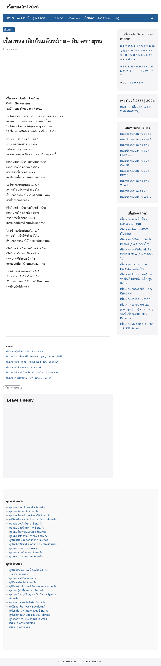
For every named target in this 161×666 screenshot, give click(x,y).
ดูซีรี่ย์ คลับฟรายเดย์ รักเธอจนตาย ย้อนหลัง (32, 586)
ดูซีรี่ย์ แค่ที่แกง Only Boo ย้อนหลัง (28, 606)
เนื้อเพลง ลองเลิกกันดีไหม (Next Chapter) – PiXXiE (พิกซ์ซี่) (34, 356)
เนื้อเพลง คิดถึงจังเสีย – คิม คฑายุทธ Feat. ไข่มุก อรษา (32, 362)
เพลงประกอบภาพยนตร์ (22, 623)
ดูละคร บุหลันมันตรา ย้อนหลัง (25, 523)
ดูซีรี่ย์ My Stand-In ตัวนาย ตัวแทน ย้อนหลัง (33, 544)
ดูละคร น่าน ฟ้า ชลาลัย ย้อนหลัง (27, 507)
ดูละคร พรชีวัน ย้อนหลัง (22, 578)
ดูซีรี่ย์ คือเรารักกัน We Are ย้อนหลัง (28, 610)
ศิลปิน (10, 18)
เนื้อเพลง (89, 18)
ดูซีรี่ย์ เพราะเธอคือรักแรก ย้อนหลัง (28, 539)
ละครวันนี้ (23, 18)
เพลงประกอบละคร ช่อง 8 (135, 145)
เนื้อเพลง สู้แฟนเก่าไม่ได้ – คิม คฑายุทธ (25, 351)
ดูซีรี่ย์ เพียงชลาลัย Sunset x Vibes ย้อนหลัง (33, 519)
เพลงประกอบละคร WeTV (136, 196)
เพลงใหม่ (74, 18)
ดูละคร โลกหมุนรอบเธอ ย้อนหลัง (27, 531)
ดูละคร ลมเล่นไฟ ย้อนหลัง (23, 548)
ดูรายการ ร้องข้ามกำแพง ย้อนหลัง (28, 618)
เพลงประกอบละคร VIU (134, 191)
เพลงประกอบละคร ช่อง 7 (135, 139)
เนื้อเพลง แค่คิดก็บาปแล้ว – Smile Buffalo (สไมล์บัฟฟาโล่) (136, 254)
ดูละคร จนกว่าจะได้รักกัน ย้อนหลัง (28, 535)
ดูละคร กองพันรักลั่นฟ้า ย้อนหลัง (27, 602)
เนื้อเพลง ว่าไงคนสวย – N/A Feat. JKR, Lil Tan (28, 378)
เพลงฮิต (58, 18)
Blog (116, 18)
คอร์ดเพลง (103, 18)
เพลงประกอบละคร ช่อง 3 (135, 133)
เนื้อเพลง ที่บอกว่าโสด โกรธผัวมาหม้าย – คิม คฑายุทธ (32, 372)
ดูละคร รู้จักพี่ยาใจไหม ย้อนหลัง (26, 590)
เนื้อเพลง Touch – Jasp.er (135, 299)
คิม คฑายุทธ (12, 387)
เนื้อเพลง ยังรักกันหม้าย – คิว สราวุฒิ (23, 367)
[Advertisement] (58, 74)
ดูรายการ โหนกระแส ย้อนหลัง (26, 556)
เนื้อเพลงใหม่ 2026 (23, 7)
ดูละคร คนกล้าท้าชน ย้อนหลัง (25, 552)
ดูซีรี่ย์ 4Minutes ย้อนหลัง (22, 582)
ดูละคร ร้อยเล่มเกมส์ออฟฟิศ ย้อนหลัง (29, 515)
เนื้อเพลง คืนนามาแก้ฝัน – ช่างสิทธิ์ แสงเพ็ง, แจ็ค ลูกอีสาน (136, 279)
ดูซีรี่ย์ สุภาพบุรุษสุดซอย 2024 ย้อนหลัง (30, 614)
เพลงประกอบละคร (19, 627)
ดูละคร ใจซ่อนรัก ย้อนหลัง (23, 511)
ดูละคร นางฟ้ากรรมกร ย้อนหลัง (26, 527)
